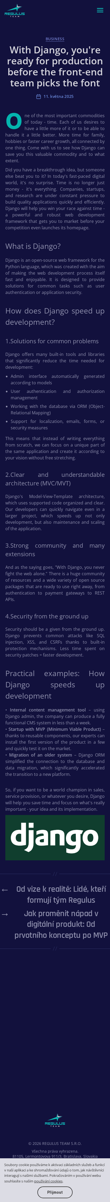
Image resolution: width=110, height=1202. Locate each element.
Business (55, 38)
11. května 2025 (59, 96)
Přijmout (55, 1192)
